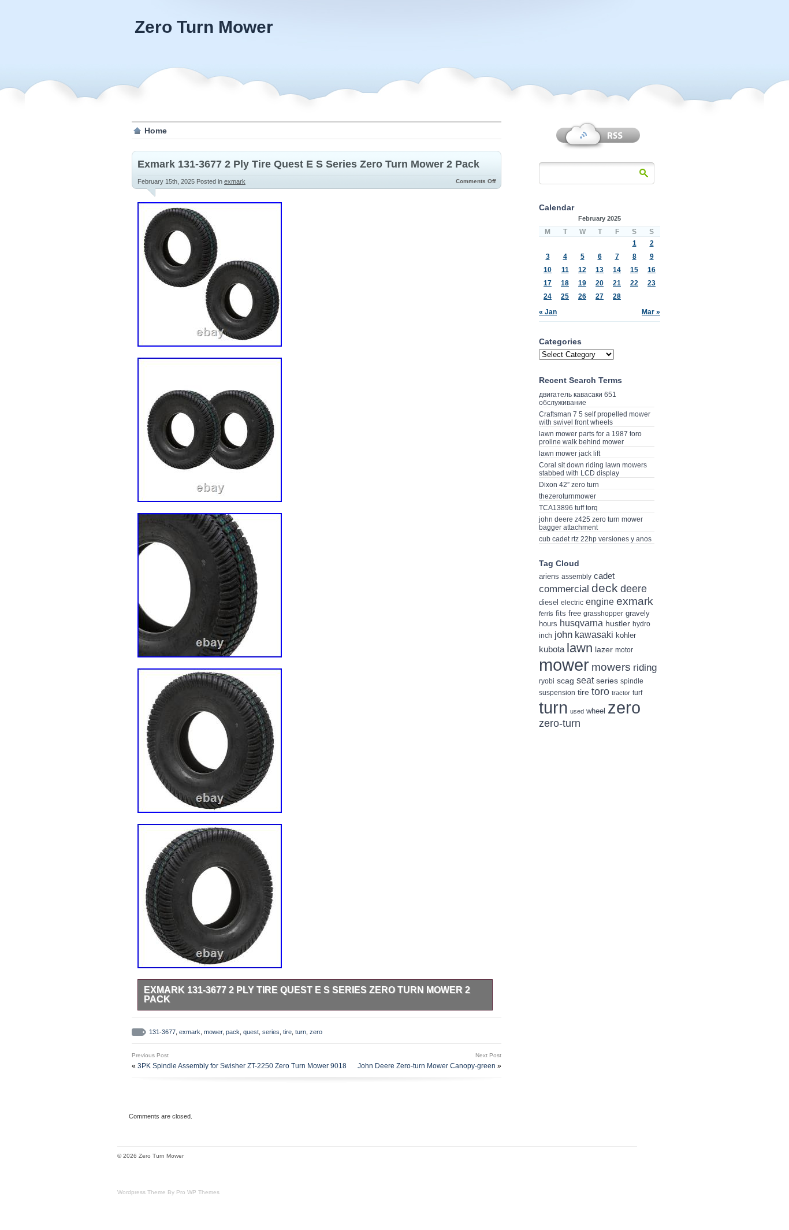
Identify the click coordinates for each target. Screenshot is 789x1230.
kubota (551, 649)
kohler (626, 635)
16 (651, 270)
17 (548, 283)
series (271, 1031)
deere (633, 588)
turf (637, 692)
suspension (557, 693)
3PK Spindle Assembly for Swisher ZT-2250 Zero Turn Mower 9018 (242, 1066)
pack (233, 1031)
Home (155, 130)
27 (600, 296)
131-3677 (162, 1031)
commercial (564, 589)
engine (600, 602)
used (577, 711)
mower (213, 1031)
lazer (604, 649)
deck (604, 587)
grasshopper (603, 614)
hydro (641, 623)
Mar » (651, 312)
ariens (549, 576)
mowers (611, 667)
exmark (234, 181)
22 (634, 283)
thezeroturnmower (567, 496)
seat (585, 680)
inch (545, 635)
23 (651, 283)
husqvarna (581, 623)
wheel (595, 711)
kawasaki (594, 635)
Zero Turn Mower (204, 26)
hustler (617, 623)
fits (561, 613)
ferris (546, 613)
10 (548, 270)
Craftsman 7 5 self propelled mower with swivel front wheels (594, 418)
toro (600, 691)
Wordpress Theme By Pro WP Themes (168, 1192)
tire (287, 1031)
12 (582, 270)
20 (600, 283)
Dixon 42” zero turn (569, 485)
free (574, 613)
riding (645, 667)
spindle (631, 681)
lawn (580, 648)
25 (565, 296)
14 (617, 270)
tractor (621, 692)
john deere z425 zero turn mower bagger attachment (591, 523)
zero (316, 1031)
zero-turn (559, 723)
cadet (604, 576)
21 (617, 283)
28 (617, 296)
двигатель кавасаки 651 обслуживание (577, 399)
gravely (638, 613)
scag (565, 680)
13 (600, 270)
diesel (549, 602)
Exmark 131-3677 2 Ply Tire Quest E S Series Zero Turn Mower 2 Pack (308, 164)
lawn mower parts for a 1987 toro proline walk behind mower (590, 438)
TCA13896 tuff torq (568, 508)
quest (251, 1031)
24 (548, 296)
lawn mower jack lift (569, 453)
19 (582, 283)
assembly (576, 577)
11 (565, 270)
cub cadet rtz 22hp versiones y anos (595, 539)
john (563, 634)
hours (548, 623)
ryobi (546, 681)
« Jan (548, 312)
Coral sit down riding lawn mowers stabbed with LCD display (593, 469)
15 (634, 270)
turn (300, 1031)
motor (624, 649)
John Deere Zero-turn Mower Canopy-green (427, 1066)
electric (572, 602)
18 (565, 283)
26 (582, 296)
